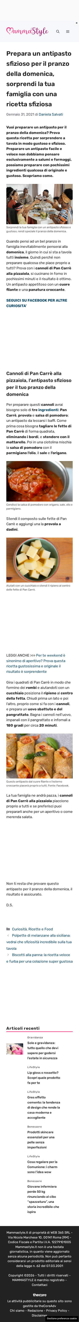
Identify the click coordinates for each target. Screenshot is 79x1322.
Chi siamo (17, 1311)
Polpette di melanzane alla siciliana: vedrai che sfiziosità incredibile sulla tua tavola (39, 941)
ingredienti (48, 410)
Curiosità (19, 929)
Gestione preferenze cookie (62, 1318)
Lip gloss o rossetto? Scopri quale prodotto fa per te (43, 1078)
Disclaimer (39, 1315)
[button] (58, 31)
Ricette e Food (40, 929)
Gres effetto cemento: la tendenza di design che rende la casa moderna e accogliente (43, 1107)
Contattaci (39, 1285)
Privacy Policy (56, 1311)
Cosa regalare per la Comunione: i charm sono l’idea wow (42, 1167)
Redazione (35, 1311)
